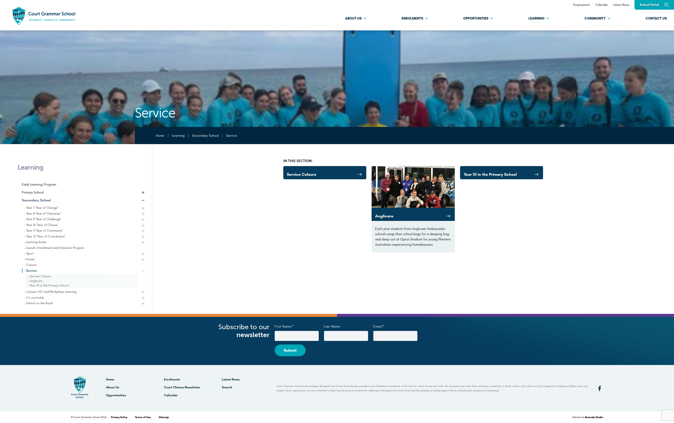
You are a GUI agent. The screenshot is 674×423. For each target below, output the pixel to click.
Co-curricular (35, 297)
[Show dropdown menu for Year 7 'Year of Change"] (143, 208)
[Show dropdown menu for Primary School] (143, 193)
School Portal (649, 5)
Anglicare (36, 281)
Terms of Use (143, 417)
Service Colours (40, 276)
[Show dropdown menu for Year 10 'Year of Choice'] (143, 226)
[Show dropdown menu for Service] (143, 271)
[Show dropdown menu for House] (143, 260)
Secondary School (36, 200)
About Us (353, 18)
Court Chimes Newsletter (182, 387)
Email (377, 326)
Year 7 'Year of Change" (42, 208)
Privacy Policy (119, 417)
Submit (290, 350)
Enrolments (412, 18)
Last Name (332, 326)
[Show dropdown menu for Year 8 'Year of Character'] (143, 214)
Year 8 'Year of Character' (43, 213)
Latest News (621, 5)
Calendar (601, 5)
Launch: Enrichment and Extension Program (55, 248)
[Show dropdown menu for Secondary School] (143, 200)
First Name (283, 326)
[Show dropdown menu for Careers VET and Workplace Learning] (143, 292)
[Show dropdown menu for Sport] (143, 254)
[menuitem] (337, 18)
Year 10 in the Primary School (49, 285)
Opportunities (475, 18)
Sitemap (164, 417)
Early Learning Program (39, 184)
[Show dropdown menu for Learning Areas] (143, 243)
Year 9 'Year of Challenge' (43, 219)
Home (110, 379)
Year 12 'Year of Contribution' (45, 236)
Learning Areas (36, 242)
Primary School (33, 192)
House (30, 259)
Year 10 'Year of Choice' (42, 225)
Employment (581, 5)
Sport (30, 253)
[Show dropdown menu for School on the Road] (143, 304)
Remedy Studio (594, 417)
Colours (31, 265)
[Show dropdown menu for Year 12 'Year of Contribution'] (143, 237)
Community (595, 18)
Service (31, 271)
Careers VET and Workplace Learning (51, 292)
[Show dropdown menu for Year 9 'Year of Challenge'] (143, 220)
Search (227, 387)
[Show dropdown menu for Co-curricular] (143, 298)
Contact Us (656, 18)
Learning (536, 18)
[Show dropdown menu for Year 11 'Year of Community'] (143, 231)
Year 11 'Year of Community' (44, 231)
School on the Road (39, 303)
